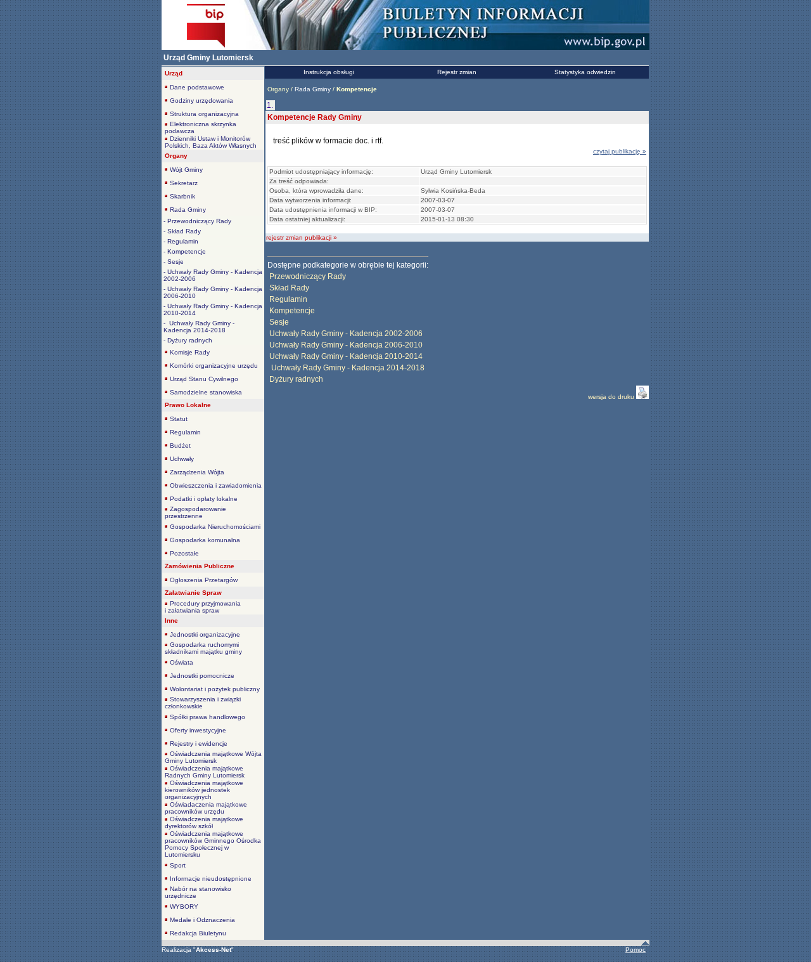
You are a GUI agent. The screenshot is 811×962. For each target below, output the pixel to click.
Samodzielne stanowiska (206, 392)
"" (213, 949)
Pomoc (635, 949)
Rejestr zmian (456, 71)
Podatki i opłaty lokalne (204, 498)
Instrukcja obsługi (328, 71)
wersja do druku (612, 396)
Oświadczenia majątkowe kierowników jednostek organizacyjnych (204, 789)
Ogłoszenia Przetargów (204, 579)
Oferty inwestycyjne (198, 730)
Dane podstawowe (197, 87)
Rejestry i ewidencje (198, 743)
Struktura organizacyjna (204, 113)
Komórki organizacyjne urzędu (214, 365)
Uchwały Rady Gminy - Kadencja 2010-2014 (346, 356)
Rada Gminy (188, 209)
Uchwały (182, 458)
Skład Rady (289, 287)
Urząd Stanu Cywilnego (204, 378)
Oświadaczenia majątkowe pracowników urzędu (206, 808)
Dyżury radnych (296, 379)
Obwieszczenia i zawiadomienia (216, 485)
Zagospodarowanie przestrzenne (195, 512)
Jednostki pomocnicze (202, 675)
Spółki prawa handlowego (207, 716)
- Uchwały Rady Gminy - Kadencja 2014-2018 (198, 327)
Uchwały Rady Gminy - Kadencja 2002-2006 (346, 333)
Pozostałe (184, 553)
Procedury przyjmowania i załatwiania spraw (203, 607)
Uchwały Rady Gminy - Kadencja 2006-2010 (346, 345)
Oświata (181, 662)
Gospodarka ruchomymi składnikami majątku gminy (203, 648)
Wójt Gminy (186, 169)
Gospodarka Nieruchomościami (215, 526)
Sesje (279, 322)
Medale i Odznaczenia (202, 919)
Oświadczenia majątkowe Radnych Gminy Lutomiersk (205, 772)
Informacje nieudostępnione (211, 878)
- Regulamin (180, 241)
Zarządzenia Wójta (197, 472)
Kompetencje (292, 310)
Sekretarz (184, 182)
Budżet (180, 445)
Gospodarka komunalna (205, 539)
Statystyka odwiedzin (585, 71)
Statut (179, 418)
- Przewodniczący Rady (197, 221)
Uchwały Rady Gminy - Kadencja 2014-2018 (347, 367)
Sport (178, 865)
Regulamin (185, 432)
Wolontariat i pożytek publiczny (215, 689)
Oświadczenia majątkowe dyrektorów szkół (204, 822)
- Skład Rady (182, 231)
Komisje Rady (190, 352)
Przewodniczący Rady (307, 276)
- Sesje (173, 261)
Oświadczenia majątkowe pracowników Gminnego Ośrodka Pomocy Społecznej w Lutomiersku (213, 844)
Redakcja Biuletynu (198, 933)
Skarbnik (182, 196)
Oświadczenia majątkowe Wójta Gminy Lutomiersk (213, 757)
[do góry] (645, 943)
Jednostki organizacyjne (205, 634)
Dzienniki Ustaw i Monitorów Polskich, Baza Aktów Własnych (211, 142)
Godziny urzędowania (201, 100)
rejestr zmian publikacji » (301, 237)
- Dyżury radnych (187, 340)
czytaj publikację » (619, 151)
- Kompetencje (184, 251)
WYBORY (184, 906)
